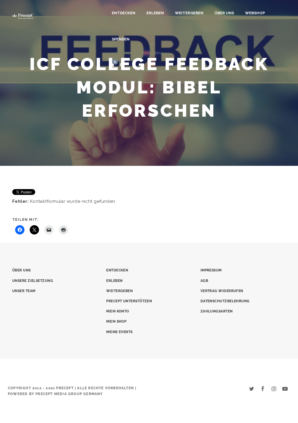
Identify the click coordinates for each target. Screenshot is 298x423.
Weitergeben (189, 13)
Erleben (155, 13)
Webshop (255, 13)
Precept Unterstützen (129, 301)
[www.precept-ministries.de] (23, 15)
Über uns (224, 13)
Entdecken (123, 13)
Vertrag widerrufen (222, 291)
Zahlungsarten (217, 311)
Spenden (121, 39)
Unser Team (24, 291)
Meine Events (119, 332)
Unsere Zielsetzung (32, 281)
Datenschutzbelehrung (225, 301)
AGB (204, 281)
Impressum (211, 270)
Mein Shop (116, 321)
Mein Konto (117, 311)
